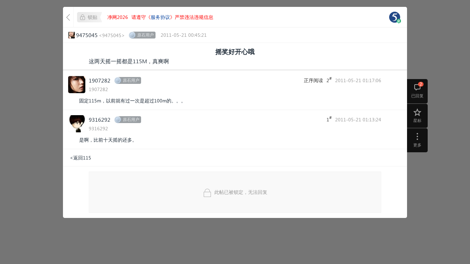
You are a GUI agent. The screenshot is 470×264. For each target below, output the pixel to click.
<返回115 (80, 157)
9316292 (99, 119)
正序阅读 (313, 80)
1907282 (99, 80)
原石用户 (145, 34)
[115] (394, 17)
